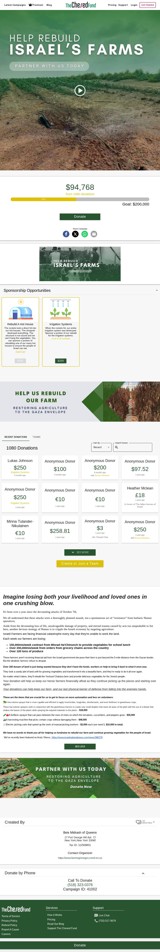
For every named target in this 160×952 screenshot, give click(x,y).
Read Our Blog (55, 924)
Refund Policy (9, 925)
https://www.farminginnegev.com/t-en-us (80, 858)
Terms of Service (11, 916)
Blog (49, 5)
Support (123, 5)
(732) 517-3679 (107, 920)
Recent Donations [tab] (16, 437)
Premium (37, 5)
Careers (6, 934)
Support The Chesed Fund (62, 928)
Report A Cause (10, 929)
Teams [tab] (36, 437)
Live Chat (104, 915)
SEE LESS (80, 746)
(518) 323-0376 (80, 885)
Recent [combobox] (97, 447)
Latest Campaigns (15, 5)
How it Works (54, 915)
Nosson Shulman (102, 475)
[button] (80, 90)
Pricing (112, 5)
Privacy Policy (9, 920)
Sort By (96, 443)
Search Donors (121, 443)
